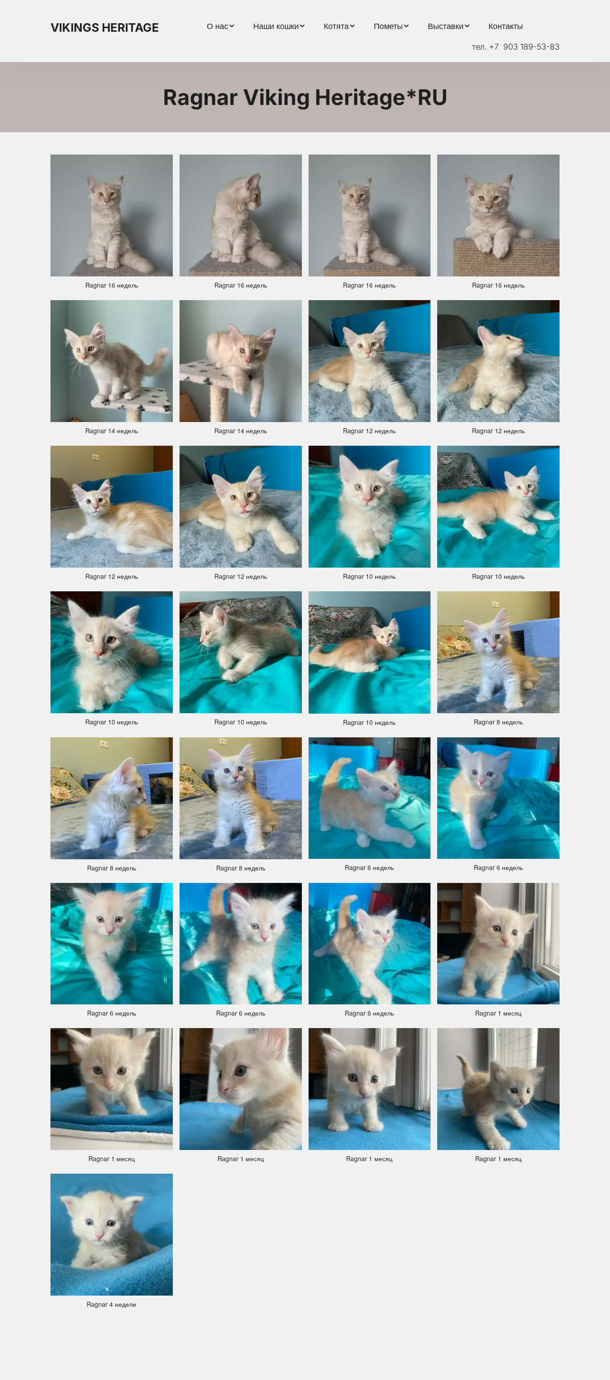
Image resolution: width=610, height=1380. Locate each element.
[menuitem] (221, 26)
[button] (221, 26)
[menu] (365, 26)
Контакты (506, 25)
